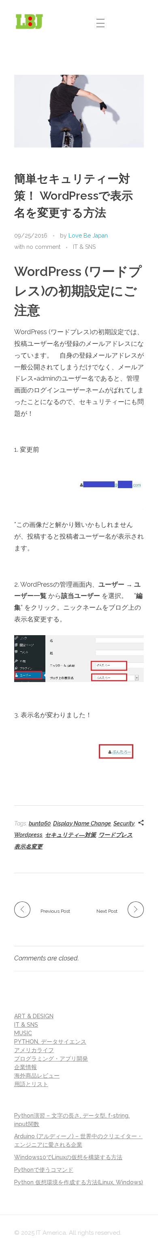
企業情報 (25, 1067)
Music (23, 1033)
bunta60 (40, 823)
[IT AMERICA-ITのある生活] (29, 21)
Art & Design (33, 1016)
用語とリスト (31, 1084)
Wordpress (28, 835)
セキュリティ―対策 (70, 835)
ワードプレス (115, 835)
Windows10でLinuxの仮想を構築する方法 (68, 1157)
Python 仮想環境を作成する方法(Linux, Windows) (78, 1182)
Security (124, 823)
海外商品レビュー (37, 1075)
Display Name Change (82, 823)
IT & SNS (84, 247)
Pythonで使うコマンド (43, 1169)
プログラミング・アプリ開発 (51, 1058)
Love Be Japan (88, 235)
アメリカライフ (34, 1050)
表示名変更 (28, 846)
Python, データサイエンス (50, 1041)
